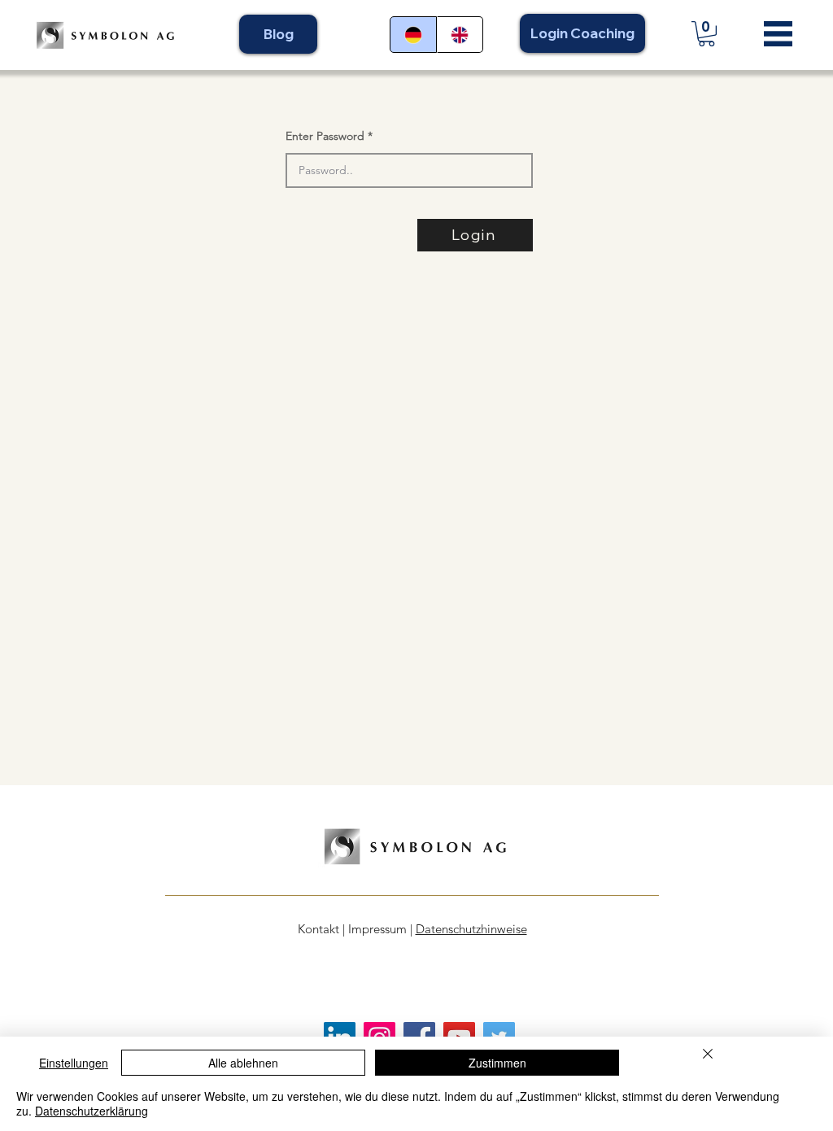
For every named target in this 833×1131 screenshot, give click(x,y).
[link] (706, 33)
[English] (460, 34)
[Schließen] (708, 1056)
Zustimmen (497, 1063)
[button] (778, 33)
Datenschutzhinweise (471, 929)
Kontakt (318, 929)
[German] (413, 34)
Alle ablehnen (243, 1063)
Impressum (377, 929)
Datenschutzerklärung (91, 1111)
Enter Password (325, 136)
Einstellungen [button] (73, 1063)
